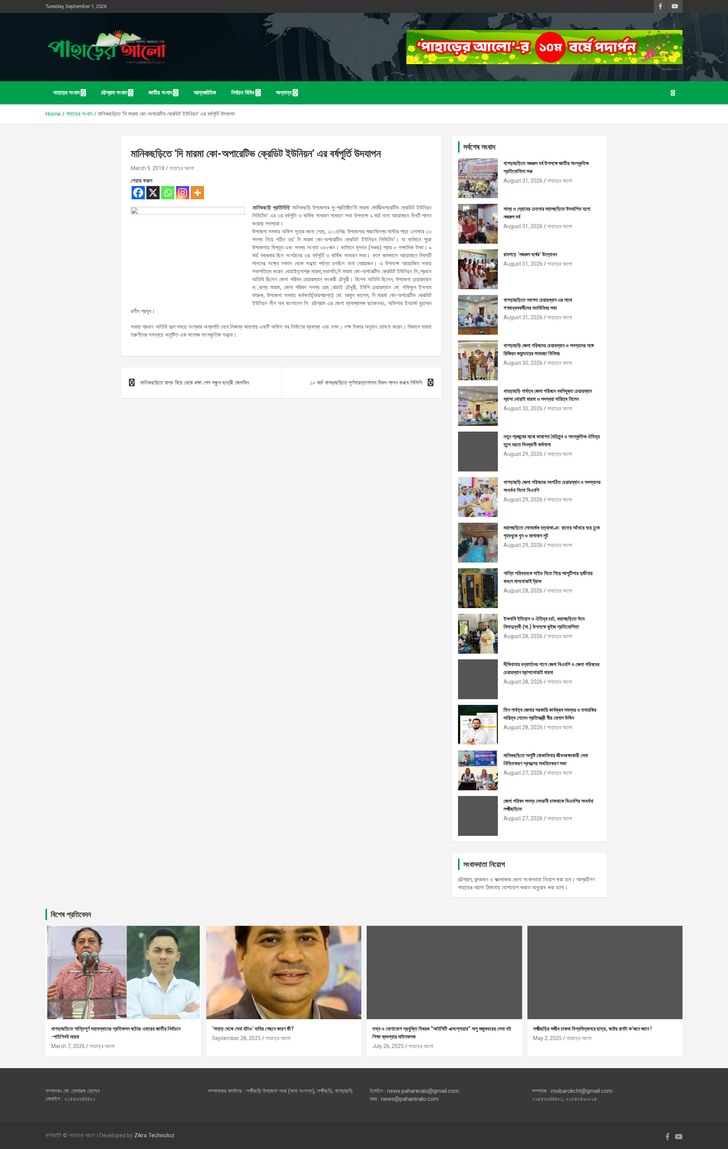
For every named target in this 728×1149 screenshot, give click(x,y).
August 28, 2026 (523, 591)
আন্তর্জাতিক (205, 92)
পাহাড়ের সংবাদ (66, 92)
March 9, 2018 (148, 168)
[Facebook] (138, 192)
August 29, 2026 (523, 454)
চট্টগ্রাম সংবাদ (114, 92)
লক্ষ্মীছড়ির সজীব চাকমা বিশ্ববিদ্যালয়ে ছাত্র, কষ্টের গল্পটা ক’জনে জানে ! (592, 1029)
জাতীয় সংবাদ (160, 92)
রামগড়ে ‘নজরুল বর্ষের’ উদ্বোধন (530, 254)
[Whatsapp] (167, 192)
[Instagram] (182, 192)
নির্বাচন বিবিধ (242, 92)
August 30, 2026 (523, 363)
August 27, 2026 (523, 773)
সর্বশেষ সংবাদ (479, 146)
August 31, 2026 (523, 181)
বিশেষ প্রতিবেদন (71, 914)
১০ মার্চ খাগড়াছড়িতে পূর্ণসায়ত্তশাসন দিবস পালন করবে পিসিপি (366, 382)
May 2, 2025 (547, 1038)
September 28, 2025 (236, 1038)
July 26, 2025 (388, 1046)
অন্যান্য (284, 92)
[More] (197, 192)
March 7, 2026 (68, 1046)
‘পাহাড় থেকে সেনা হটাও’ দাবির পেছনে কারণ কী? (253, 1029)
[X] (153, 192)
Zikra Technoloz (154, 1135)
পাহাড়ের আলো (181, 168)
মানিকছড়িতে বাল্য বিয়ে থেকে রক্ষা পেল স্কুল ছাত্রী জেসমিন (194, 382)
